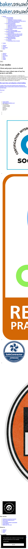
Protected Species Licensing (13, 36)
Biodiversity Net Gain (12, 26)
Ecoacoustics (10, 18)
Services (4, 16)
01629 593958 (6, 101)
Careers (4, 46)
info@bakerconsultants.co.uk (9, 103)
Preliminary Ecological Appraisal (14, 19)
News (4, 48)
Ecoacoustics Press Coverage (14, 40)
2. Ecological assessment (10, 23)
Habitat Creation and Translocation (15, 35)
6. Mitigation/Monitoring (10, 37)
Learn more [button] (6, 541)
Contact (4, 43)
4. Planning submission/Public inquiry (13, 31)
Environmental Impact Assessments (15, 28)
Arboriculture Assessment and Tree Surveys (17, 21)
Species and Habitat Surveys (14, 22)
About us (4, 45)
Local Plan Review (12, 24)
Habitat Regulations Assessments (14, 25)
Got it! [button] (13, 544)
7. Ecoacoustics (8, 39)
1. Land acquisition (9, 17)
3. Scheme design (8, 29)
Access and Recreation (12, 30)
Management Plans (12, 38)
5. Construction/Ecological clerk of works (13, 33)
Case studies (5, 47)
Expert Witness (11, 32)
